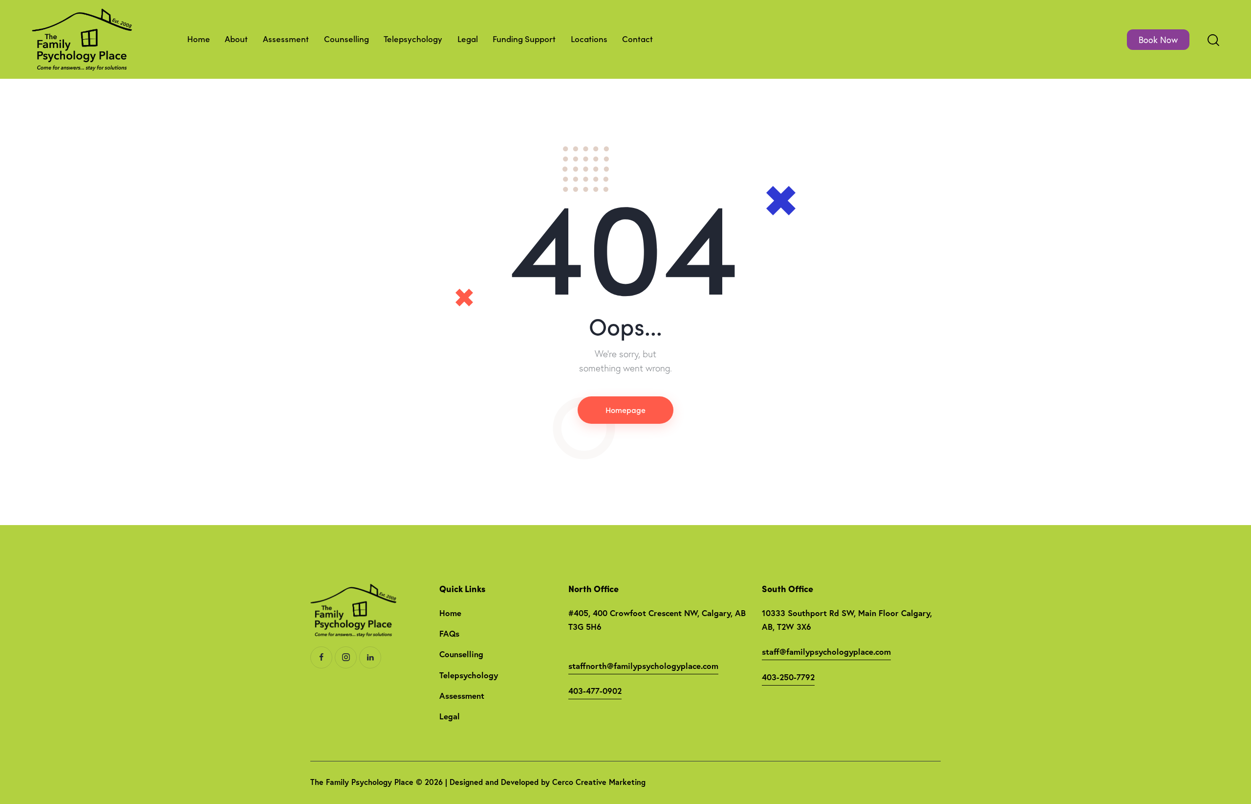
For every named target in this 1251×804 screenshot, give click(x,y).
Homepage (625, 409)
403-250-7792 (788, 677)
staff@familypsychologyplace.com (826, 651)
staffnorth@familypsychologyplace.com (643, 665)
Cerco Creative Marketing (599, 782)
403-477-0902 (595, 690)
